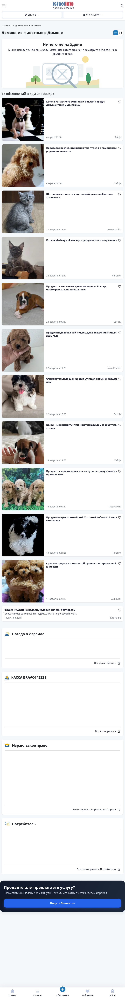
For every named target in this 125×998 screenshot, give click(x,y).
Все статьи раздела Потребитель (96, 869)
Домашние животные (28, 25)
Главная (6, 25)
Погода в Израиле (105, 663)
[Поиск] (122, 5)
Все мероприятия (105, 731)
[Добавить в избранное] (119, 101)
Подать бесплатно (62, 903)
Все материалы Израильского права (94, 809)
